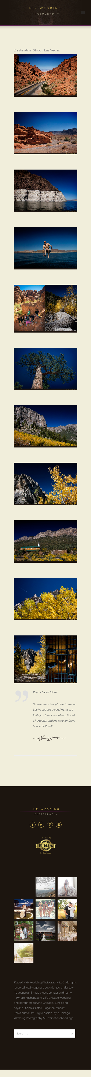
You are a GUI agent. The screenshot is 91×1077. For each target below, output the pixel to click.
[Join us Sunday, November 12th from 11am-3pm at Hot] (67, 887)
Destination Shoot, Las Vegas (37, 50)
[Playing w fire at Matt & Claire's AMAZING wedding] (23, 909)
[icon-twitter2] (42, 825)
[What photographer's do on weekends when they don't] (45, 909)
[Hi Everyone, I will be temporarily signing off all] (45, 887)
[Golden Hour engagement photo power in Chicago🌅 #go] (23, 953)
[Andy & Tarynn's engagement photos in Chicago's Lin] (67, 909)
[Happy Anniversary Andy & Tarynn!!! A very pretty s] (23, 931)
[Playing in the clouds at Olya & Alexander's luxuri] (45, 931)
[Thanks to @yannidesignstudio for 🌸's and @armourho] (67, 931)
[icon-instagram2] (59, 825)
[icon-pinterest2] (51, 825)
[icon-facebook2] (34, 825)
